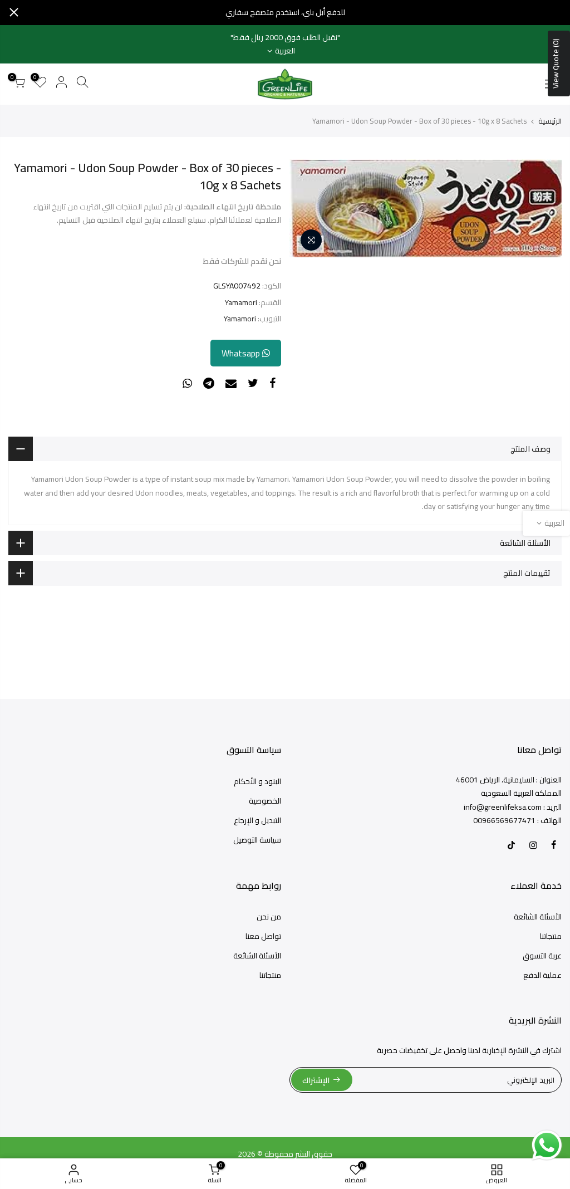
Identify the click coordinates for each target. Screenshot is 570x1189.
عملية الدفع (542, 975)
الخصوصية (265, 801)
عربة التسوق (542, 955)
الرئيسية (550, 121)
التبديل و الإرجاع (257, 820)
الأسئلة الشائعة (538, 916)
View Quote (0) (555, 63)
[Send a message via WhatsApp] (546, 1145)
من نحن (269, 916)
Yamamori (241, 303)
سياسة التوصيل (257, 840)
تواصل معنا (263, 936)
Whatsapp (242, 353)
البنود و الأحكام (257, 781)
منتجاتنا (551, 936)
